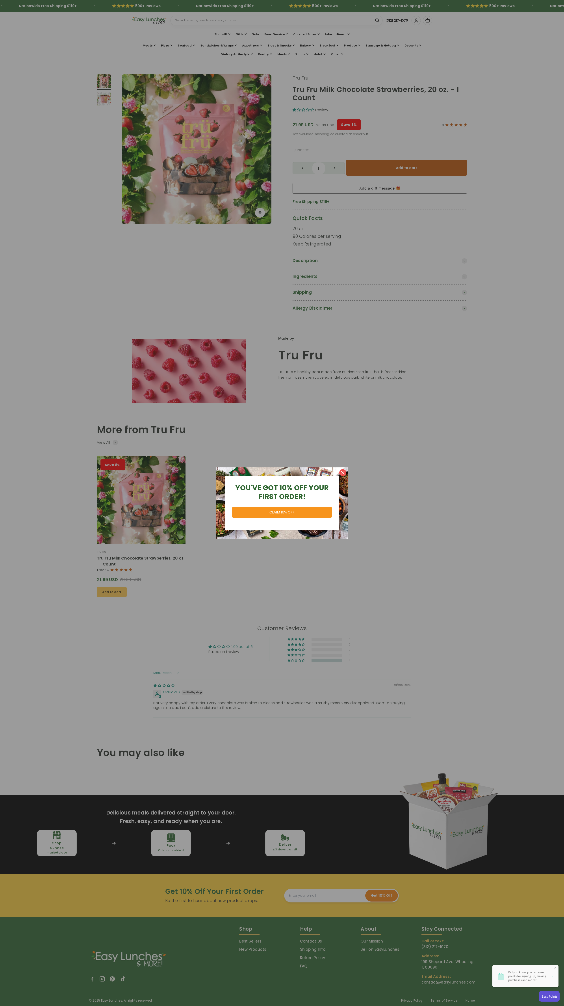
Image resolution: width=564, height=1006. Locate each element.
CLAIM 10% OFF (282, 512)
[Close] (343, 472)
